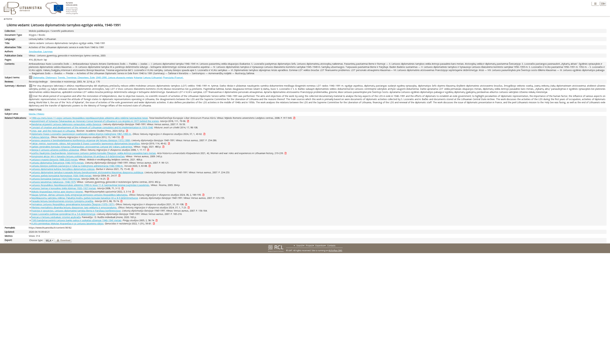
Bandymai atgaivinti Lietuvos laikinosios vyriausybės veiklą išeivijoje (66, 124)
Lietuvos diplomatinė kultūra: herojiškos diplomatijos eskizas (63, 169)
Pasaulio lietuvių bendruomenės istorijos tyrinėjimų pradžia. (62, 201)
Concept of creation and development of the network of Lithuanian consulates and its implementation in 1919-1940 (92, 127)
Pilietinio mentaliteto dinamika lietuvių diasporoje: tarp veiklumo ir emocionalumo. (74, 207)
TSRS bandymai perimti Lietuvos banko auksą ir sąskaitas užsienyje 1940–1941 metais (76, 220)
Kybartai (138, 77)
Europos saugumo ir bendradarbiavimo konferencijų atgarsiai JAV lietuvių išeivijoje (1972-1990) (80, 140)
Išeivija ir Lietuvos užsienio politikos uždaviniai (55, 149)
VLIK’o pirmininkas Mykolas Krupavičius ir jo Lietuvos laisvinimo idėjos (67, 223)
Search (299, 245)
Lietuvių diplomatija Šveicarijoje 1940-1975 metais (57, 162)
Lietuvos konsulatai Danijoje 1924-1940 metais (55, 178)
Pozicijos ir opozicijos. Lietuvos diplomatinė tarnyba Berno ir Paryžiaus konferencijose (76, 210)
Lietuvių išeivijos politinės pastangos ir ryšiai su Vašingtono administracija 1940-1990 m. (77, 165)
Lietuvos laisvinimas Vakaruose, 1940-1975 (53, 181)
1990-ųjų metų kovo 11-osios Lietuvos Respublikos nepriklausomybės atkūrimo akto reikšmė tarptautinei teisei (89, 117)
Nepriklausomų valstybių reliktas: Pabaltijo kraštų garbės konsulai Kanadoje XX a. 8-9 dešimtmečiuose (84, 197)
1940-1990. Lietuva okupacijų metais (114, 77)
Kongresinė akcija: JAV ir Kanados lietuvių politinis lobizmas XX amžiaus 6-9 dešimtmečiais (78, 156)
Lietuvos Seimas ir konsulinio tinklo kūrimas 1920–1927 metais (63, 188)
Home (9, 18)
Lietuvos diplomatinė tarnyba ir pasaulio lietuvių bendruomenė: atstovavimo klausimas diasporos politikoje (87, 172)
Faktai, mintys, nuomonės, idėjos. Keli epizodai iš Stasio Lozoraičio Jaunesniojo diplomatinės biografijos (85, 143)
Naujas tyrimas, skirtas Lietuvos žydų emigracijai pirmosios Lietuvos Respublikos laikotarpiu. (79, 194)
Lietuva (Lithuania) (152, 77)
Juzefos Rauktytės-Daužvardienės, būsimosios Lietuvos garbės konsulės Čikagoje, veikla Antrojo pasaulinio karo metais (93, 153)
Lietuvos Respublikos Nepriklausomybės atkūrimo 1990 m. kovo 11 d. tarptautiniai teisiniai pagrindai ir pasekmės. (90, 185)
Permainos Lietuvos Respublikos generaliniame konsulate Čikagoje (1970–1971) (72, 204)
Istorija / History (36, 114)
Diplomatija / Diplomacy (45, 77)
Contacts (331, 245)
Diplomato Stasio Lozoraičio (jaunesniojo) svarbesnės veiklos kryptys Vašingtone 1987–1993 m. (81, 133)
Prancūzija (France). (173, 77)
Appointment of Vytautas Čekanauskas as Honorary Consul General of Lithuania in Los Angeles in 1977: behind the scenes (95, 121)
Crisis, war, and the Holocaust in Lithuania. (53, 130)
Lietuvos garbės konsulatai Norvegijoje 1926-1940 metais (61, 175)
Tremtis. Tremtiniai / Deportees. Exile (76, 77)
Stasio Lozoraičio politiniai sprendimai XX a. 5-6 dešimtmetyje (63, 213)
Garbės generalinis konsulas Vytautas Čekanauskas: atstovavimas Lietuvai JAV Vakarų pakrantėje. (82, 146)
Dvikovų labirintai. (40, 137)
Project (309, 245)
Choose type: (36, 240)
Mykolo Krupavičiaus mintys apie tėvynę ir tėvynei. (57, 191)
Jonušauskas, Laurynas (41, 51)
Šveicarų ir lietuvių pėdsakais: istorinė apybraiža (56, 217)
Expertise (320, 245)
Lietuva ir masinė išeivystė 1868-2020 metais (54, 159)
